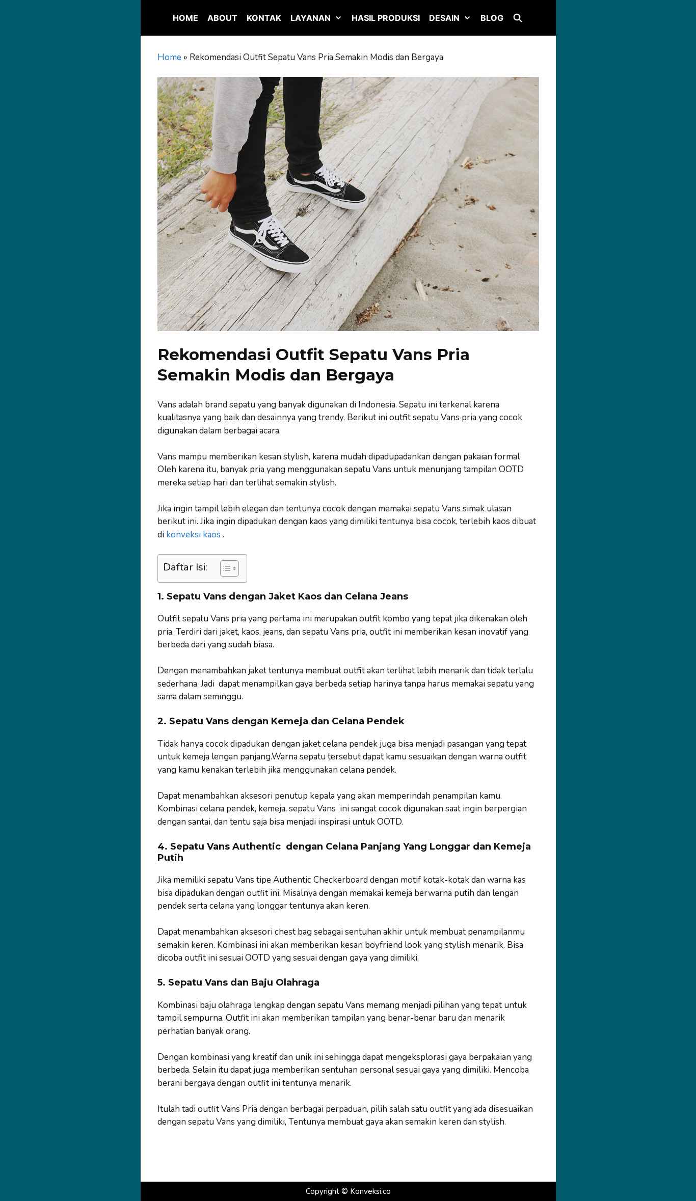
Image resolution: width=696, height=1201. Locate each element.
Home (185, 18)
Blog (491, 18)
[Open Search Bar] (518, 18)
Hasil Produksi (386, 18)
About (222, 18)
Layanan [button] (310, 18)
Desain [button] (444, 18)
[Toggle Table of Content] (224, 568)
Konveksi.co (370, 1191)
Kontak (264, 18)
